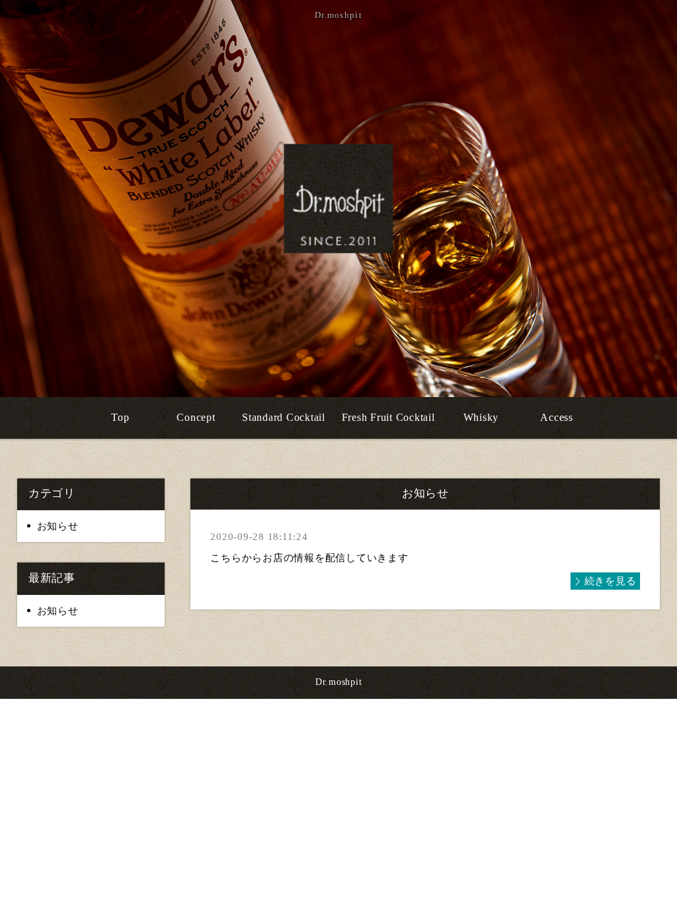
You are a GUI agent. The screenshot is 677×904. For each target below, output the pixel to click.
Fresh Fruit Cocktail (388, 417)
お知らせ (58, 526)
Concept (196, 417)
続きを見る (610, 581)
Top (120, 417)
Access (556, 417)
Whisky (481, 417)
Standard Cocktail (283, 417)
